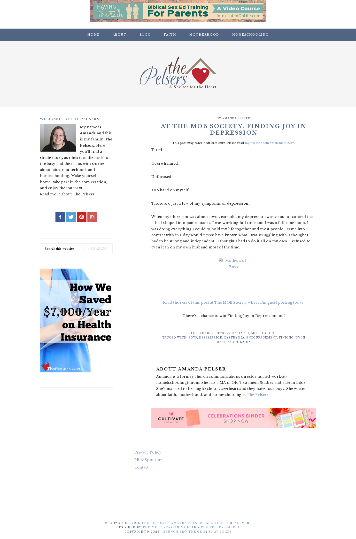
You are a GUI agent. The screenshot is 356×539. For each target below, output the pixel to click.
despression (210, 337)
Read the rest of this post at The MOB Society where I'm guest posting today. (233, 302)
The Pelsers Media (220, 527)
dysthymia (234, 337)
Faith (244, 333)
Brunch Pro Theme (182, 531)
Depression (226, 333)
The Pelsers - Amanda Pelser (171, 523)
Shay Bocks (220, 531)
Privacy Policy (148, 452)
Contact (141, 467)
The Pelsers (178, 72)
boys (193, 337)
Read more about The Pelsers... (69, 194)
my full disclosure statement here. (270, 143)
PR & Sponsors (148, 460)
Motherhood (264, 333)
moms (245, 342)
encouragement (261, 337)
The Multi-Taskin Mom (166, 527)
